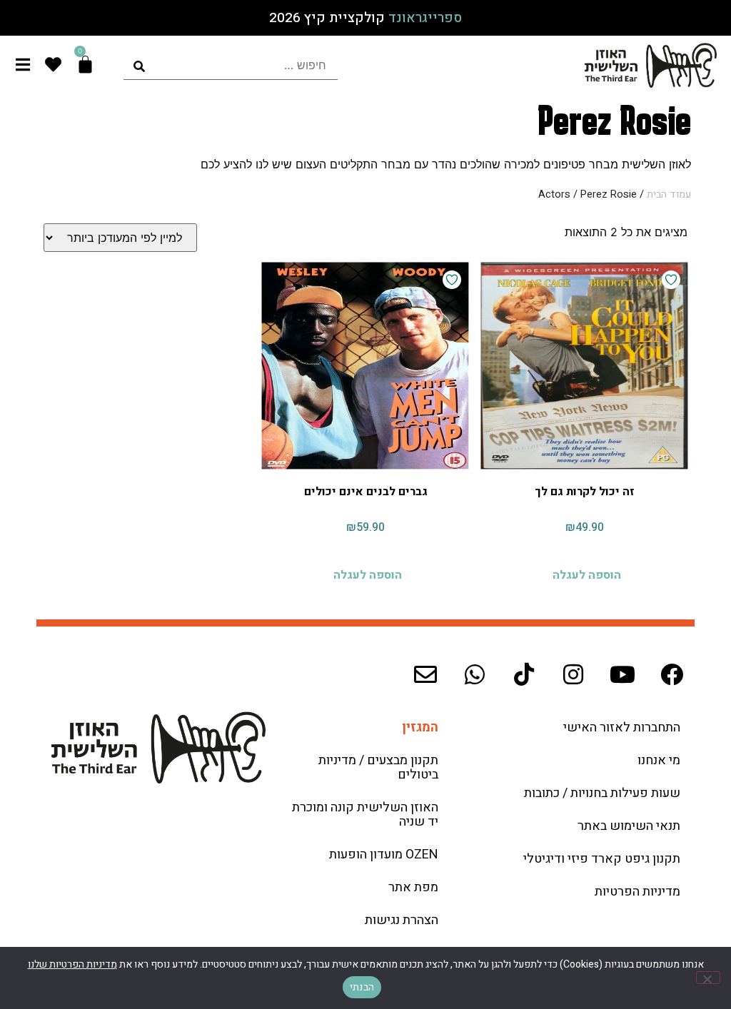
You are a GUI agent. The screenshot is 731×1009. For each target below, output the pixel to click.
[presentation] (230, 65)
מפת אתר (413, 887)
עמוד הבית (669, 194)
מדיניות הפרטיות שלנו (72, 964)
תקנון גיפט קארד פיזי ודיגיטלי (601, 858)
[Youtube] (622, 674)
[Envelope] (425, 674)
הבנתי (362, 987)
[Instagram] (573, 674)
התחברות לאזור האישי (621, 727)
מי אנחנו (658, 760)
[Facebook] (672, 674)
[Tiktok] (524, 674)
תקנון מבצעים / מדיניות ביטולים (378, 767)
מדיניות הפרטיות (637, 891)
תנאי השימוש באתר (629, 826)
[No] (708, 977)
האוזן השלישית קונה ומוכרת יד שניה (365, 814)
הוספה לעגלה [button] (587, 575)
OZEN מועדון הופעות (383, 854)
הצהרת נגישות (401, 920)
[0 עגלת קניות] (85, 64)
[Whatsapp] (475, 674)
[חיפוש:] (230, 65)
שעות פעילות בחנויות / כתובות (602, 793)
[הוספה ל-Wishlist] (671, 279)
